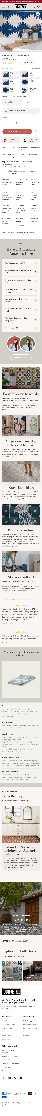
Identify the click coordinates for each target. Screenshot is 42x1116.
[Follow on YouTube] (20, 1078)
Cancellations (28, 1032)
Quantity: (5, 117)
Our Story (5, 1021)
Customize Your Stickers (8, 1051)
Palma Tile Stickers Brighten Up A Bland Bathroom (19, 850)
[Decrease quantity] (5, 123)
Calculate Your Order (10, 1056)
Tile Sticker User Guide (10, 1064)
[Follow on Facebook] (3, 1078)
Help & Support (28, 1021)
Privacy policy (7, 1028)
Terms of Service (8, 1025)
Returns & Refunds (30, 1028)
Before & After (7, 1067)
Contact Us (27, 1035)
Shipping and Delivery (31, 1025)
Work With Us (7, 1035)
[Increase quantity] (16, 123)
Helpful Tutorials (8, 1060)
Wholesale (6, 1039)
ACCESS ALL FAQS (21, 357)
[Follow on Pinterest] (15, 1078)
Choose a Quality (14, 96)
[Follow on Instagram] (9, 1078)
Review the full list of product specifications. (18, 232)
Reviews (5, 1032)
